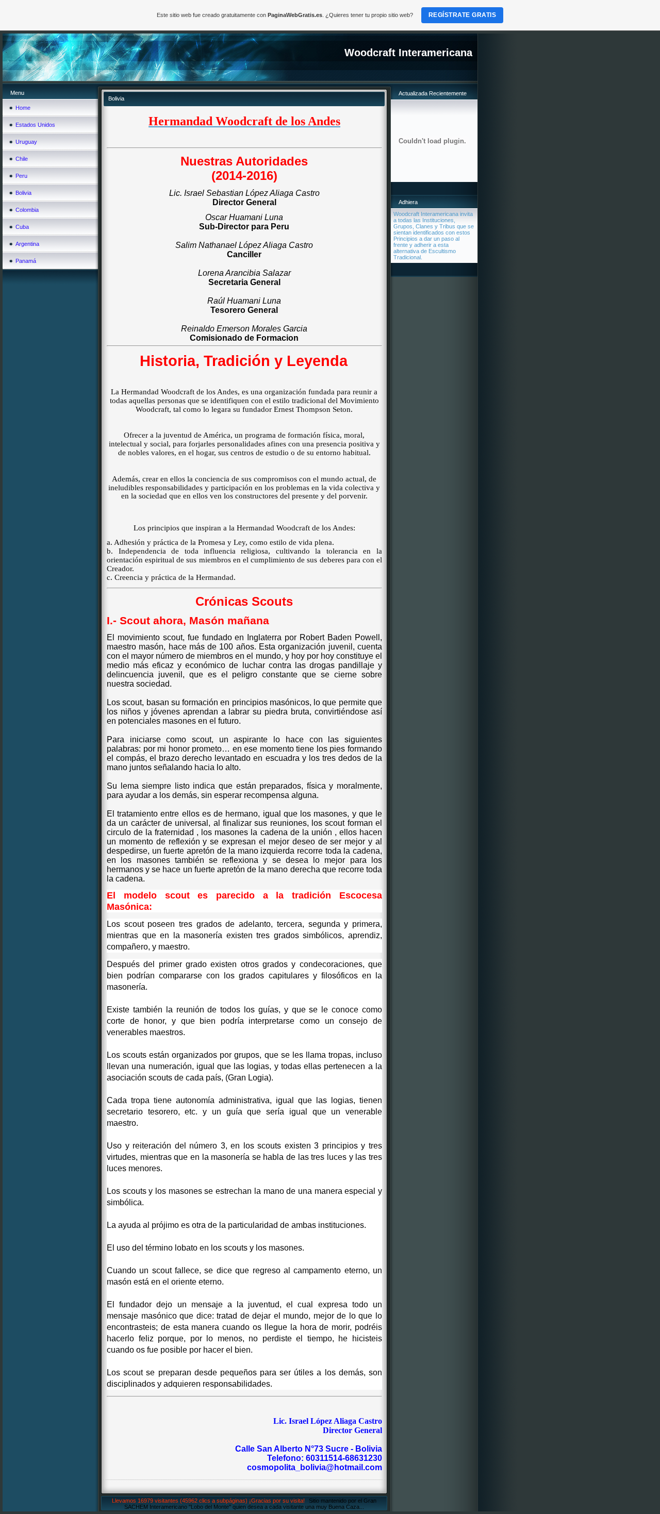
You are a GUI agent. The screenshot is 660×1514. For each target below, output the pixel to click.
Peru (21, 176)
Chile (21, 159)
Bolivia (23, 193)
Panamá (25, 261)
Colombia (27, 210)
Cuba (22, 227)
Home (22, 108)
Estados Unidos (35, 125)
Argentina (27, 244)
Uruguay (26, 142)
